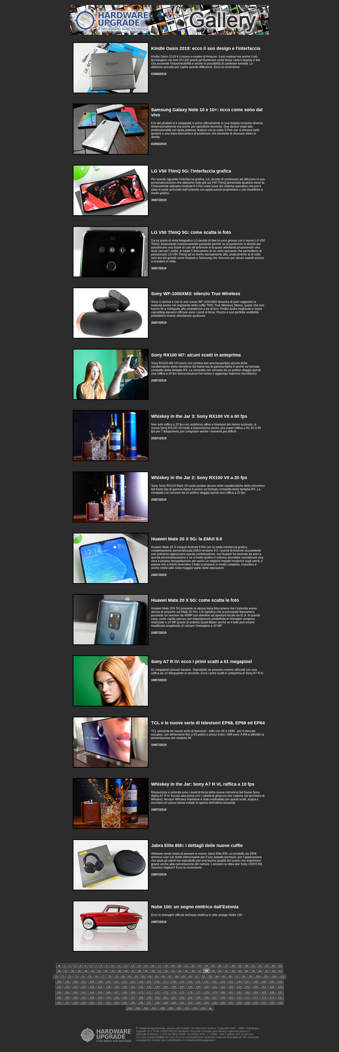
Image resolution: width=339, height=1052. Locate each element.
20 (179, 965)
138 (108, 986)
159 (280, 986)
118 (173, 981)
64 (246, 970)
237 (231, 1002)
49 (146, 970)
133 (67, 986)
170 (141, 992)
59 (213, 970)
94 (216, 976)
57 (199, 970)
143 (149, 986)
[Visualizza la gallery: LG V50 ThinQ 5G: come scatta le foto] (110, 278)
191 (83, 997)
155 (247, 986)
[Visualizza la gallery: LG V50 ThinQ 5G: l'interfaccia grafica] (110, 217)
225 (133, 1002)
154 (239, 986)
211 (247, 997)
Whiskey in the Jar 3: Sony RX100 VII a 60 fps (199, 416)
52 (166, 970)
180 (223, 992)
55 (186, 970)
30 (246, 965)
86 (163, 976)
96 (230, 976)
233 (198, 1002)
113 (132, 981)
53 (172, 970)
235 (214, 1002)
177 (198, 992)
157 (264, 986)
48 (139, 970)
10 (112, 965)
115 (149, 981)
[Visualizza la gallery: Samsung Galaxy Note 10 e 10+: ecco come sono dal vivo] (110, 156)
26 (219, 965)
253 (203, 1008)
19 (172, 965)
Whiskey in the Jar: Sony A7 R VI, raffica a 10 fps (202, 784)
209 (231, 997)
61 (226, 970)
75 (89, 976)
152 (223, 986)
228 (157, 1002)
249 (170, 1008)
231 (182, 1002)
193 (100, 997)
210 (239, 997)
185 (264, 992)
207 (214, 997)
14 (139, 965)
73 (76, 976)
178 (206, 992)
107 (83, 981)
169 (133, 992)
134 (75, 986)
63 (239, 970)
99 (250, 976)
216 (59, 1002)
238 (239, 1002)
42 (99, 970)
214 (272, 997)
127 (247, 981)
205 (198, 997)
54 (179, 970)
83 (143, 976)
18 (166, 965)
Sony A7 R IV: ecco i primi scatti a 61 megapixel (201, 661)
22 (192, 965)
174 (173, 992)
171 (149, 992)
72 (69, 976)
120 (190, 981)
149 (198, 986)
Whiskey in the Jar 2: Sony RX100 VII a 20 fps (199, 477)
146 (173, 986)
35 (279, 965)
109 (100, 981)
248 (162, 1008)
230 (173, 1002)
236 (223, 1002)
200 (157, 997)
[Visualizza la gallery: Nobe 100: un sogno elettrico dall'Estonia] (110, 953)
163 (83, 992)
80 (123, 976)
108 (92, 981)
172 (157, 992)
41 (92, 970)
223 (116, 1002)
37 (65, 970)
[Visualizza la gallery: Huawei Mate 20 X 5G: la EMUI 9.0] (110, 585)
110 (108, 981)
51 (159, 970)
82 (136, 976)
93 (210, 976)
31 (253, 965)
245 (138, 1008)
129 (263, 981)
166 (108, 992)
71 (62, 976)
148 (190, 986)
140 (124, 986)
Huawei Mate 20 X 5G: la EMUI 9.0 (186, 538)
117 (165, 981)
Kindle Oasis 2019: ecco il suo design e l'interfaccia (205, 48)
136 (92, 986)
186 (272, 992)
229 (165, 1002)
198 (141, 997)
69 (280, 970)
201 (165, 997)
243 (280, 1002)
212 (255, 997)
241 (264, 1002)
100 (258, 976)
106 (75, 981)
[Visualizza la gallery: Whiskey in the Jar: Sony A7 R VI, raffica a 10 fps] (110, 830)
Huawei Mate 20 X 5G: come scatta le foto (195, 600)
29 (239, 965)
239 (247, 1002)
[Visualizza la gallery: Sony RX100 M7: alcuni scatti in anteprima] (110, 401)
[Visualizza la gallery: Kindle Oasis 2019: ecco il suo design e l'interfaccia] (110, 94)
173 (165, 992)
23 (199, 965)
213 (264, 997)
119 (181, 981)
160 (59, 992)
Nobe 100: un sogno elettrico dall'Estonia (194, 906)
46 (126, 970)
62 (233, 970)
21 (186, 965)
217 (67, 1002)
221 (100, 1002)
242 (272, 1002)
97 (237, 976)
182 (239, 992)
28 (233, 965)
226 (141, 1002)
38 (72, 970)
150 (206, 986)
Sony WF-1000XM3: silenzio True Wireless (195, 293)
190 (75, 997)
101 (266, 976)
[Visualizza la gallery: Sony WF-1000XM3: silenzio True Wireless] (110, 340)
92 (203, 976)
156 (255, 986)
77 (103, 976)
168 (124, 992)
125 (231, 981)
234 (206, 1002)
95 (223, 976)
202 (173, 997)
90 (190, 976)
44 (112, 970)
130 (272, 981)
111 (116, 981)
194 (108, 997)
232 (190, 1002)
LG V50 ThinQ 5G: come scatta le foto (191, 232)
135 (83, 986)
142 (141, 986)
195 (116, 997)
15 (145, 965)
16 (152, 965)
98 (243, 976)
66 (260, 970)
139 (116, 986)
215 (280, 997)
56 (193, 970)
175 (182, 992)
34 (273, 965)
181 (231, 992)
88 (176, 976)
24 (206, 965)
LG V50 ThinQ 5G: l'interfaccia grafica (191, 171)
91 (196, 976)
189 (67, 997)
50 (152, 970)
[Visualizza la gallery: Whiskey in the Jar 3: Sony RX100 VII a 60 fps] (110, 462)
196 (124, 997)
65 (253, 970)
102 (274, 976)
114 (140, 981)
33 (266, 965)
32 (259, 965)
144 (157, 986)
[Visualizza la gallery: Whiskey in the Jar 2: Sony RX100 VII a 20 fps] (110, 524)
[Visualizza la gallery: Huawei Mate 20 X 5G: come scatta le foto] (110, 646)
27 (226, 965)
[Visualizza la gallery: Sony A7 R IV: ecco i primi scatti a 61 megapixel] (110, 707)
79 (116, 976)
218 (75, 1002)
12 (125, 965)
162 (75, 992)
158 (272, 986)
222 (108, 1002)
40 (85, 970)
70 (56, 976)
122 (206, 981)
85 (156, 976)
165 (100, 992)
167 (116, 992)
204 (190, 997)
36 (59, 970)
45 (119, 970)
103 (282, 976)
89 (183, 976)
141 (133, 986)
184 (255, 992)
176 (190, 992)
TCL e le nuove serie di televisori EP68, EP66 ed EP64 (208, 722)
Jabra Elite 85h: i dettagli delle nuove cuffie (197, 845)
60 (219, 970)
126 (239, 981)
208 (223, 997)
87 (170, 976)
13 (132, 965)
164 (92, 992)
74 (82, 976)
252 (195, 1008)
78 (109, 976)
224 (124, 1002)
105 (67, 981)
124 (222, 981)
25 (212, 965)
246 (146, 1008)
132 (59, 986)
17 (159, 965)
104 (59, 981)
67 (266, 970)
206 (206, 997)
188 (59, 997)
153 (231, 986)
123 (214, 981)
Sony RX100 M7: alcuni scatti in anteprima (196, 354)
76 (96, 976)
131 (280, 981)
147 (182, 986)
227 (149, 1002)
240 (255, 1002)
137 (100, 986)
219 (83, 1002)
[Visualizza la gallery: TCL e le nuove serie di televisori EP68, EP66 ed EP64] (110, 769)
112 (124, 981)
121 (198, 981)
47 (132, 970)
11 (119, 965)
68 (273, 970)
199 (149, 997)
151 (214, 986)
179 (214, 992)
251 (187, 1008)
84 (149, 976)
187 (280, 992)
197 (133, 997)
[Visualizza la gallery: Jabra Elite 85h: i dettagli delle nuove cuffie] (110, 891)
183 (247, 992)
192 (92, 997)
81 (129, 976)
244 (129, 1008)
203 (182, 997)
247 (154, 1008)
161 (67, 992)
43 (105, 970)
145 (165, 986)
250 (178, 1008)
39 (79, 970)
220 (92, 1002)
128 (255, 981)
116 (157, 981)
